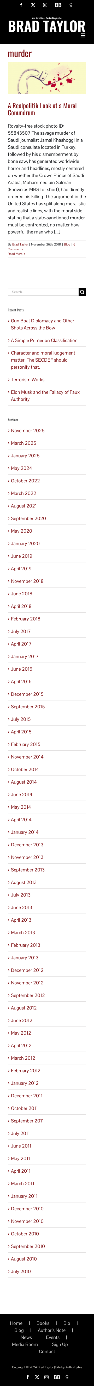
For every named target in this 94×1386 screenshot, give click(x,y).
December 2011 (27, 1096)
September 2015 (28, 707)
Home (16, 1323)
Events (53, 1337)
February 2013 (25, 945)
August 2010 (24, 1259)
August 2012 (24, 1008)
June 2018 (21, 594)
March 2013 (23, 932)
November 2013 (27, 857)
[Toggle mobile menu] (83, 35)
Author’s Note (52, 1330)
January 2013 (24, 958)
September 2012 (28, 995)
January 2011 (24, 1196)
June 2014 (21, 794)
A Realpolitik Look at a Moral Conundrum (42, 108)
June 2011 (21, 1146)
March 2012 (23, 1058)
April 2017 (21, 644)
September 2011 (27, 1121)
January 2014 (25, 832)
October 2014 (25, 769)
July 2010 (21, 1271)
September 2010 (28, 1246)
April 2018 (21, 606)
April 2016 (21, 681)
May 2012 (21, 1033)
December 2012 (27, 970)
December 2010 (27, 1209)
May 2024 (21, 468)
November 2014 (27, 757)
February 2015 (25, 744)
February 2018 (25, 619)
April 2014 (21, 820)
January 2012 (25, 1083)
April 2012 (21, 1045)
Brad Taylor (20, 244)
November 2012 (27, 983)
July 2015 (21, 719)
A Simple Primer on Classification (44, 340)
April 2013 (21, 920)
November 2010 (27, 1221)
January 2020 (25, 543)
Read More (15, 254)
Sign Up (60, 1344)
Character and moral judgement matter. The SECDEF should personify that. (43, 360)
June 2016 (21, 669)
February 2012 (25, 1071)
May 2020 (21, 531)
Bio (66, 1323)
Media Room (25, 1344)
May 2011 (20, 1158)
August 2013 (24, 882)
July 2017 (21, 631)
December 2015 (27, 694)
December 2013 (27, 845)
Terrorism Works (27, 380)
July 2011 (20, 1133)
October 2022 (25, 481)
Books (43, 1323)
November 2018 (27, 581)
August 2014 (24, 782)
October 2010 (25, 1234)
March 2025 (23, 443)
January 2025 (25, 456)
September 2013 (28, 870)
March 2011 (22, 1183)
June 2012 (21, 1020)
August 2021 (24, 506)
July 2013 (21, 895)
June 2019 (21, 556)
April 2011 (21, 1171)
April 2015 (21, 732)
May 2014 (21, 807)
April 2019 (21, 569)
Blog (67, 244)
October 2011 (24, 1108)
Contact (47, 1351)
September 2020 (28, 518)
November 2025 (28, 430)
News (26, 1337)
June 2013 (21, 907)
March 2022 (23, 493)
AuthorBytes (74, 1367)
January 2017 (25, 656)
